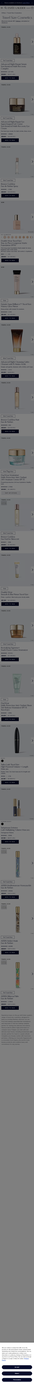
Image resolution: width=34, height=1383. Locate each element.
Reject (17, 1373)
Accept (17, 1367)
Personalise (17, 1380)
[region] (17, 1363)
